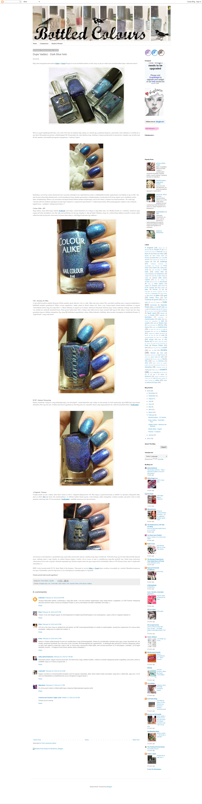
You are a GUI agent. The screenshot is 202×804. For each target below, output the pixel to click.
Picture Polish (157, 345)
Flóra (40, 624)
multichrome (162, 327)
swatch (163, 369)
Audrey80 (41, 671)
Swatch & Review (57, 43)
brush (159, 257)
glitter (158, 295)
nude (162, 335)
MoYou (160, 325)
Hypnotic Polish (74, 583)
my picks (151, 329)
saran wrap (154, 357)
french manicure (157, 291)
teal (155, 372)
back (164, 251)
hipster (158, 302)
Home (35, 43)
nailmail (151, 333)
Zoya (155, 382)
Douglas (147, 281)
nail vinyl (155, 331)
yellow (149, 382)
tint (164, 372)
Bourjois (147, 257)
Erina (40, 638)
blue (46, 583)
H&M (146, 302)
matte (159, 319)
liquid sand (151, 313)
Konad (148, 311)
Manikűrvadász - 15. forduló (157, 417)
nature (157, 333)
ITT (44, 497)
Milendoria (41, 685)
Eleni (40, 612)
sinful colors (156, 363)
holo (68, 583)
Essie (163, 285)
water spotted (149, 380)
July (150, 401)
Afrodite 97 (157, 249)
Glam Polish (163, 293)
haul (152, 302)
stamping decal (160, 367)
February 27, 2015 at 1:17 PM (55, 685)
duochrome (163, 282)
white (157, 380)
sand (146, 357)
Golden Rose (154, 297)
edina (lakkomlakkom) (45, 657)
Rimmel (153, 353)
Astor (158, 251)
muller (153, 327)
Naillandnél (135, 404)
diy (156, 279)
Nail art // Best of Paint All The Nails (161, 597)
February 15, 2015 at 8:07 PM (51, 612)
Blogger (109, 787)
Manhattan (148, 317)
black (155, 254)
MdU (162, 321)
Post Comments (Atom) (48, 743)
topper (162, 374)
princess (158, 347)
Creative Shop (161, 275)
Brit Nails (150, 494)
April (150, 409)
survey (156, 369)
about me (162, 247)
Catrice (147, 261)
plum (152, 347)
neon (163, 333)
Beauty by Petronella (154, 714)
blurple (147, 255)
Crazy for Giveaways (154, 769)
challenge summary (157, 263)
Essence (154, 285)
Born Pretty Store (158, 255)
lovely (152, 315)
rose (161, 353)
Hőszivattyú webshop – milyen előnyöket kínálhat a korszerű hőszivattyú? (156, 471)
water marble (161, 378)
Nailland (62, 210)
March (151, 412)
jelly (148, 309)
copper (147, 275)
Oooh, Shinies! (152, 637)
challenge (163, 261)
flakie (146, 289)
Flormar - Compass (154, 432)
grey (163, 299)
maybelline (155, 321)
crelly (146, 278)
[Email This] (59, 581)
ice (154, 307)
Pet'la (146, 345)
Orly (159, 339)
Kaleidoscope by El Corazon (159, 309)
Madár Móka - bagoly (155, 429)
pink (146, 347)
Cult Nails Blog (152, 699)
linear (165, 311)
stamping (148, 367)
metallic (147, 323)
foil (163, 289)
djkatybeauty (151, 509)
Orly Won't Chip (156, 341)
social (151, 365)
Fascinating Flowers (153, 748)
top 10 (147, 374)
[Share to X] (63, 581)
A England (41, 583)
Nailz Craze (151, 544)
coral (152, 275)
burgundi (154, 259)
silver (146, 363)
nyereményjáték (149, 337)
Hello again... (160, 611)
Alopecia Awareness (159, 231)
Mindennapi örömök (153, 652)
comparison (160, 274)
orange (151, 339)
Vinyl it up (147, 378)
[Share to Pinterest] (67, 581)
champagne (148, 265)
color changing (156, 269)
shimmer (161, 361)
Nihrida (149, 668)
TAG (151, 372)
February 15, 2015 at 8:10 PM (52, 624)
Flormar (155, 289)
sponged (158, 365)
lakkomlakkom (152, 468)
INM (166, 307)
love (146, 315)
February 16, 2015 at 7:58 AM (63, 657)
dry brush (154, 281)
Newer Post (37, 740)
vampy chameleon (160, 376)
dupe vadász (62, 583)
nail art (158, 329)
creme (154, 278)
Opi (165, 337)
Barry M (147, 254)
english (147, 285)
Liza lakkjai (151, 683)
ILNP (80, 583)
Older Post (136, 740)
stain (164, 365)
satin (162, 357)
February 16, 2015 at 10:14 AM (55, 671)
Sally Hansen (161, 355)
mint (155, 323)
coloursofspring (149, 273)
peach (148, 343)
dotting (162, 279)
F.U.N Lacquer (149, 287)
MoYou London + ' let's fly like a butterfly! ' (161, 734)
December (152, 393)
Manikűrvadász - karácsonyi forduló (161, 182)
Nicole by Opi (149, 335)
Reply (40, 605)
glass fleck (150, 295)
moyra (147, 327)
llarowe (85, 583)
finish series (161, 287)
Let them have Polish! (154, 535)
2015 (149, 391)
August (151, 398)
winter (165, 380)
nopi (157, 335)
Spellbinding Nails (153, 731)
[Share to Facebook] (65, 581)
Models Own (163, 323)
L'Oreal (155, 311)
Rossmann (148, 355)
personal (162, 343)
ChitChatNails (152, 585)
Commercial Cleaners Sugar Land (49, 697)
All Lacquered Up (153, 625)
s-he (154, 355)
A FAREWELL (151, 587)
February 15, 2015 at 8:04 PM (54, 598)
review (164, 350)
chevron (157, 265)
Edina (57, 63)
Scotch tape (156, 359)
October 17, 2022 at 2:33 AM (71, 697)
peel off (155, 343)
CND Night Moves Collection (160, 497)
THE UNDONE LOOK (153, 563)
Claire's (154, 268)
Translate (160, 459)
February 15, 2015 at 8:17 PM (52, 638)
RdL (150, 350)
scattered (147, 359)
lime (160, 311)
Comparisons (44, 43)
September (152, 396)
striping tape (148, 369)
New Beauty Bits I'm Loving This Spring (161, 547)
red (155, 350)
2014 (149, 438)
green (156, 299)
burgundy (162, 259)
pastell (165, 341)
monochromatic (151, 325)
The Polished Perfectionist (156, 747)
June (150, 404)
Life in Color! (151, 609)
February (152, 415)
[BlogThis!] (61, 581)
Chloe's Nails (151, 754)
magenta (162, 315)
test (160, 372)
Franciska (147, 291)
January (151, 435)
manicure (160, 317)
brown (154, 257)
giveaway (155, 293)
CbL (49, 583)
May (150, 407)
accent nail (148, 249)
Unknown (41, 598)
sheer (153, 361)
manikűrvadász (150, 319)
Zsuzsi (63, 63)
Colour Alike (54, 583)
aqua (153, 251)
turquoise (148, 376)
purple (164, 347)
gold (165, 295)
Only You (159, 337)
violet (154, 378)
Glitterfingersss (152, 478)
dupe (149, 283)
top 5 (155, 374)
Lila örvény (160, 571)
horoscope (153, 305)
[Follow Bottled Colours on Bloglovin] (154, 115)
